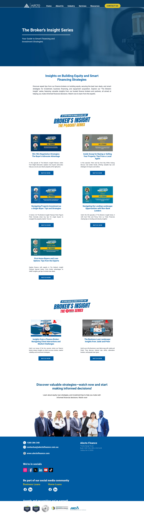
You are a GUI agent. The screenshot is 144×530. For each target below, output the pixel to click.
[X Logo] (35, 470)
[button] (71, 6)
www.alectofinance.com (38, 453)
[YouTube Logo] (46, 470)
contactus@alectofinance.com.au (42, 447)
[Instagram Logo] (25, 470)
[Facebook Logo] (30, 470)
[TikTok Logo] (51, 470)
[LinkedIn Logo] (41, 470)
